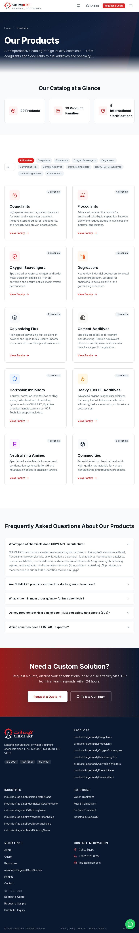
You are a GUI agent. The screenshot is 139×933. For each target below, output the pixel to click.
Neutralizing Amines (30, 173)
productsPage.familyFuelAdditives (94, 770)
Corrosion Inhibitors (78, 166)
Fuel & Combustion (85, 803)
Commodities (54, 173)
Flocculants (62, 160)
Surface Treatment (85, 810)
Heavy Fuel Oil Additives (108, 166)
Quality (8, 856)
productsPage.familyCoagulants (93, 737)
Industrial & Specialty (86, 816)
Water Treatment (84, 796)
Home (7, 28)
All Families (26, 160)
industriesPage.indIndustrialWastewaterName (31, 803)
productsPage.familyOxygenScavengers (98, 750)
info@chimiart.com (90, 862)
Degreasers (108, 160)
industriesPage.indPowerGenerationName (29, 816)
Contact (9, 883)
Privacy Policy (67, 928)
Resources (10, 863)
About (7, 849)
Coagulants (44, 160)
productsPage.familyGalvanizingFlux (95, 757)
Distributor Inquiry (14, 910)
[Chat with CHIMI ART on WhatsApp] (130, 924)
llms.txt (82, 928)
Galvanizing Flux (28, 166)
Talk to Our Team (93, 696)
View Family (17, 233)
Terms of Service (98, 928)
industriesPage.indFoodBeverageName (27, 823)
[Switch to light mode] (79, 6)
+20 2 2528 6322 (89, 856)
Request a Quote (113, 5)
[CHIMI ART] (18, 733)
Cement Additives (52, 166)
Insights (8, 876)
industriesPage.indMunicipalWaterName (27, 796)
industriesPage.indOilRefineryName (25, 810)
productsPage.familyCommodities (94, 777)
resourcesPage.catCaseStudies (23, 870)
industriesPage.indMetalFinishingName (27, 830)
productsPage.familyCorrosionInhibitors (97, 763)
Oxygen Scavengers (85, 160)
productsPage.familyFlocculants (93, 743)
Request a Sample (15, 903)
